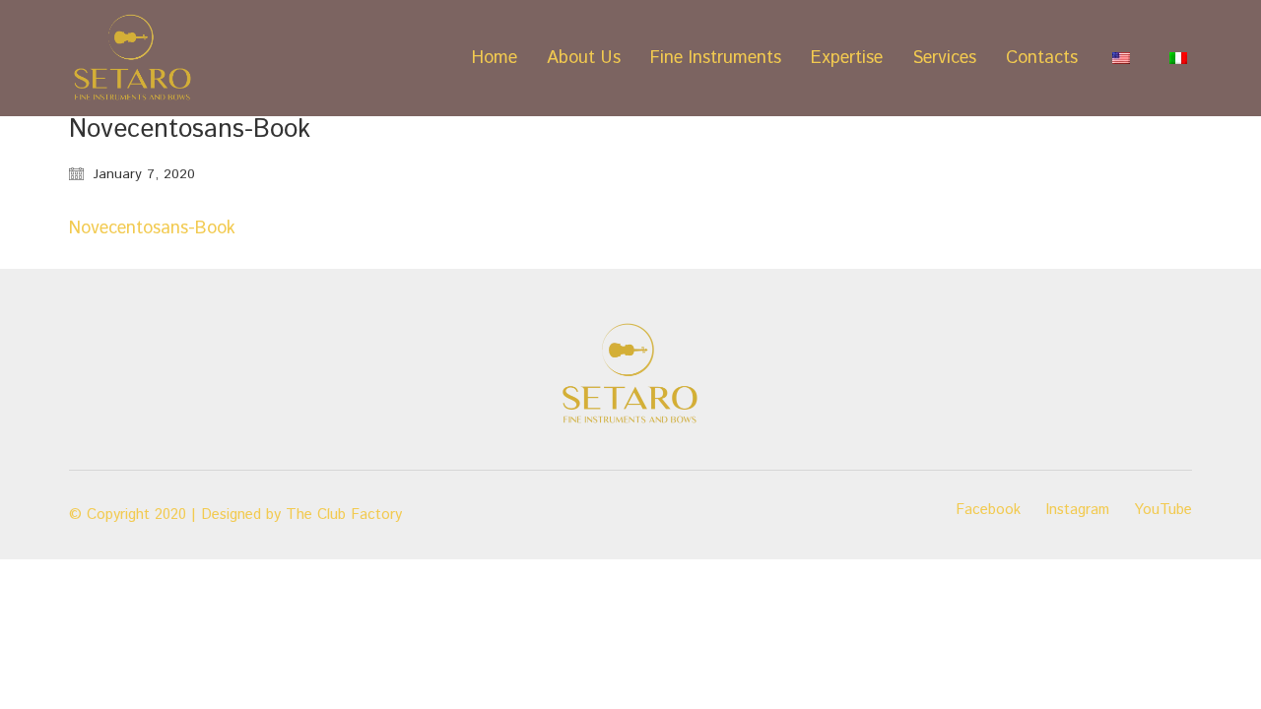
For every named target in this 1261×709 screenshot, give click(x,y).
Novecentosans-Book (152, 228)
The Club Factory (344, 515)
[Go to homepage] (133, 58)
